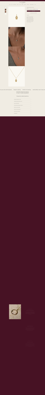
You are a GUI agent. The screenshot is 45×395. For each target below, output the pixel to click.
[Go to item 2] (5, 10)
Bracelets (25, 4)
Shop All (17, 4)
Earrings (22, 4)
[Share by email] (30, 22)
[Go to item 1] (5, 7)
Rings (20, 4)
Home (9, 4)
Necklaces (28, 4)
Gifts (11, 4)
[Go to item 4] (5, 14)
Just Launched (14, 4)
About (35, 4)
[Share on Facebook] (28, 22)
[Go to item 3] (5, 12)
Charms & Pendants (32, 4)
